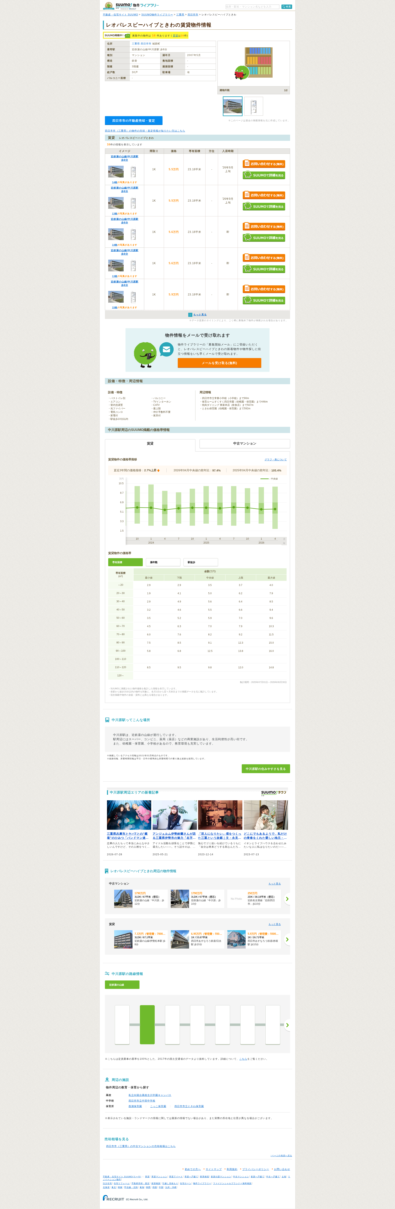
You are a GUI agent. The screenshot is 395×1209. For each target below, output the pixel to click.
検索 (288, 6)
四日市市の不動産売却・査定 (133, 120)
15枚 (114, 307)
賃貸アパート (176, 1176)
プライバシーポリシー (255, 1169)
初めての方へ (193, 1169)
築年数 (154, 562)
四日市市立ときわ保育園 (189, 1106)
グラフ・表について (276, 459)
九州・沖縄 (171, 1187)
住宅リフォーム (122, 1183)
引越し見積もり (170, 1183)
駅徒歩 (191, 562)
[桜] (247, 1024)
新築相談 (155, 1183)
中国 (161, 1187)
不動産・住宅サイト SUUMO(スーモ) (122, 1176)
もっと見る (274, 883)
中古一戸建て (273, 1176)
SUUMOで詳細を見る (263, 174)
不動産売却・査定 (140, 1183)
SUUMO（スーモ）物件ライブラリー (131, 6)
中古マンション (241, 1176)
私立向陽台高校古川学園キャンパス (150, 1095)
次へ (287, 1025)
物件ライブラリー (202, 1183)
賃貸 (175, 35)
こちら (243, 1058)
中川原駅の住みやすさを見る (266, 768)
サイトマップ (214, 1169)
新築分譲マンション (221, 1176)
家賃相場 (204, 1176)
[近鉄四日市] (122, 1024)
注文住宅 (107, 1183)
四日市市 (193, 14)
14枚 (114, 182)
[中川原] (147, 1024)
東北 (114, 1187)
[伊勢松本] (172, 1024)
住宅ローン (185, 1183)
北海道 (106, 1187)
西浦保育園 (135, 1106)
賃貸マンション (159, 1176)
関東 (120, 1187)
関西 (148, 1187)
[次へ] (287, 899)
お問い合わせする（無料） (263, 164)
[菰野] (273, 1024)
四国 (154, 1187)
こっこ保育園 (158, 1106)
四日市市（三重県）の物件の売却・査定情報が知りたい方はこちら (145, 130)
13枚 (114, 213)
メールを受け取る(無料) (219, 363)
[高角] (222, 1024)
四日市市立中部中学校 (142, 1100)
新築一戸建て (257, 1176)
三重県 (180, 14)
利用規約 (232, 1169)
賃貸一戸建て (191, 1176)
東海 (142, 1187)
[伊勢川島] (197, 1024)
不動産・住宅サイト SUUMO (120, 14)
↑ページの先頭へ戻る (281, 1155)
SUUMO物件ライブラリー (157, 14)
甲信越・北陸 (131, 1187)
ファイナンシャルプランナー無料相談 (232, 1183)
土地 (284, 1176)
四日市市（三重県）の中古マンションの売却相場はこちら (141, 1146)
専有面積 (117, 562)
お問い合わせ (282, 1169)
